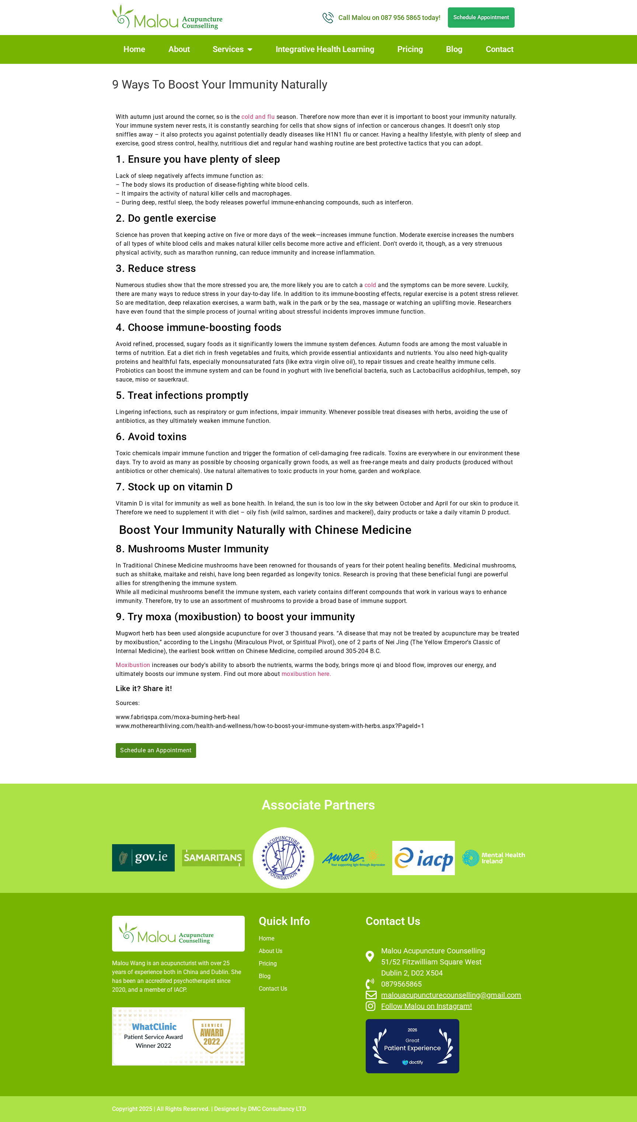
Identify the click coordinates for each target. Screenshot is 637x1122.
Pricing (410, 49)
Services (228, 49)
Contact (500, 49)
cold (370, 285)
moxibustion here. (305, 673)
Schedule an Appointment (156, 750)
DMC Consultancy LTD (277, 1108)
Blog (454, 49)
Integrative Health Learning (325, 49)
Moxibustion (133, 665)
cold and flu (258, 116)
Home (134, 49)
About (179, 49)
